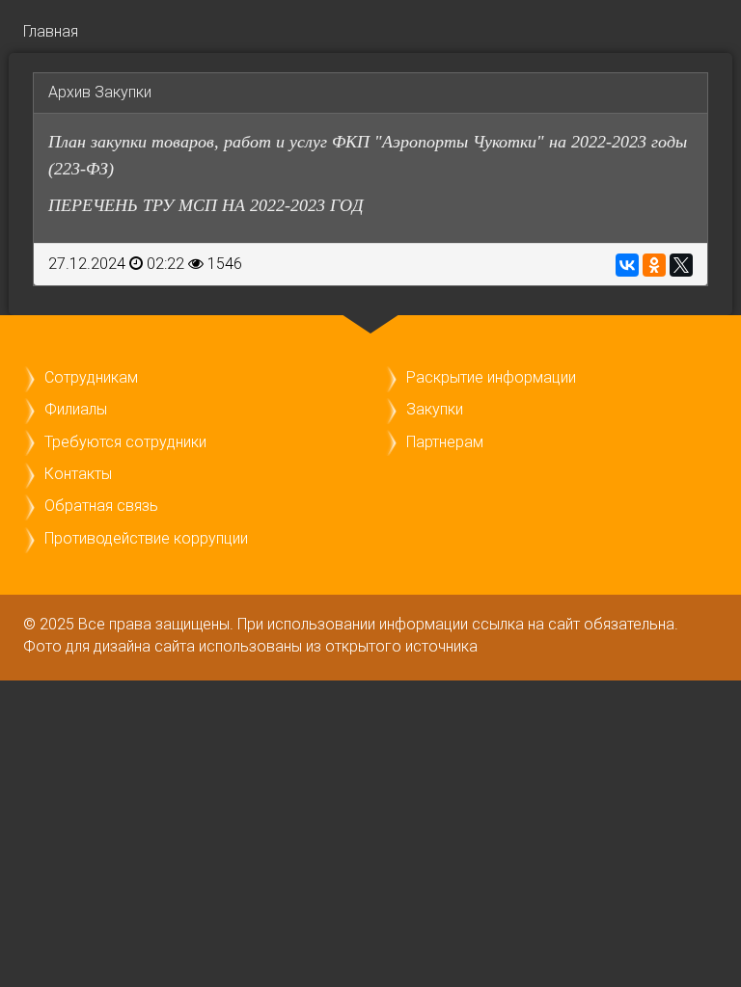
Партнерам (444, 442)
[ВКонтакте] (627, 265)
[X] (681, 265)
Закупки (434, 409)
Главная (50, 31)
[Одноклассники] (654, 265)
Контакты (78, 474)
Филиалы (75, 409)
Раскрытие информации (491, 377)
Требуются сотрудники (125, 442)
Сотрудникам (91, 377)
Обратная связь (101, 505)
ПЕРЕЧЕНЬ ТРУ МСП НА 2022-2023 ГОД (205, 205)
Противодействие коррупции (146, 538)
